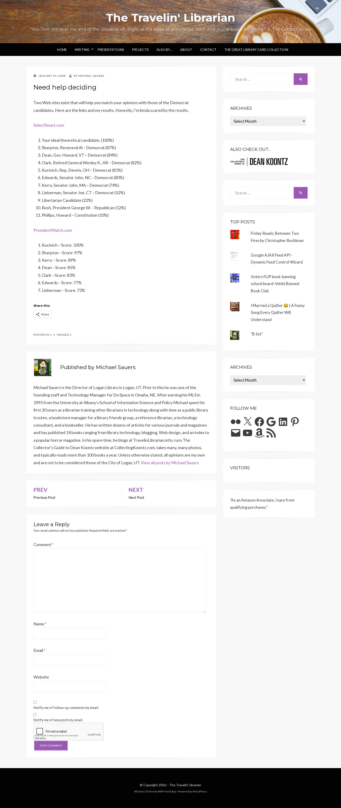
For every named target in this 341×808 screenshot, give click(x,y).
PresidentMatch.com (52, 230)
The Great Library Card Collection (256, 50)
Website (41, 676)
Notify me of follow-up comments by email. (66, 707)
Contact (208, 50)
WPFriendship (167, 791)
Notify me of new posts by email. (58, 720)
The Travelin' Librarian (170, 17)
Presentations (110, 50)
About (186, 50)
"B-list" (257, 334)
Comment (43, 544)
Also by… (164, 50)
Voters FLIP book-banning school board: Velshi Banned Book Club (275, 283)
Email (39, 650)
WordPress (200, 791)
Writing (82, 50)
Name (40, 623)
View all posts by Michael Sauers (170, 462)
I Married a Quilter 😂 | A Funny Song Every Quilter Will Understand (278, 312)
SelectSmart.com (48, 125)
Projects (140, 50)
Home (62, 50)
